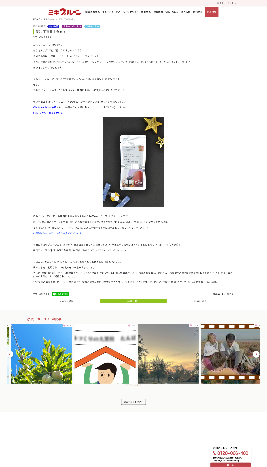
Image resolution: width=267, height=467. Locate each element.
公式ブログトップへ (133, 401)
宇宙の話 (53, 26)
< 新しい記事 (66, 301)
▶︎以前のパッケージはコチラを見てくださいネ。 (58, 233)
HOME (36, 19)
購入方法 (186, 12)
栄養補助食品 (92, 12)
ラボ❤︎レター (92, 26)
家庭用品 (146, 12)
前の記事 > (200, 301)
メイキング (46, 107)
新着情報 (211, 12)
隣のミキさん (49, 19)
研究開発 (198, 12)
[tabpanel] (38, 353)
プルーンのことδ (72, 26)
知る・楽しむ (171, 12)
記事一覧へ (133, 301)
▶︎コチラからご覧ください (47, 113)
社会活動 (158, 12)
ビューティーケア (111, 12)
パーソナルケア (131, 12)
